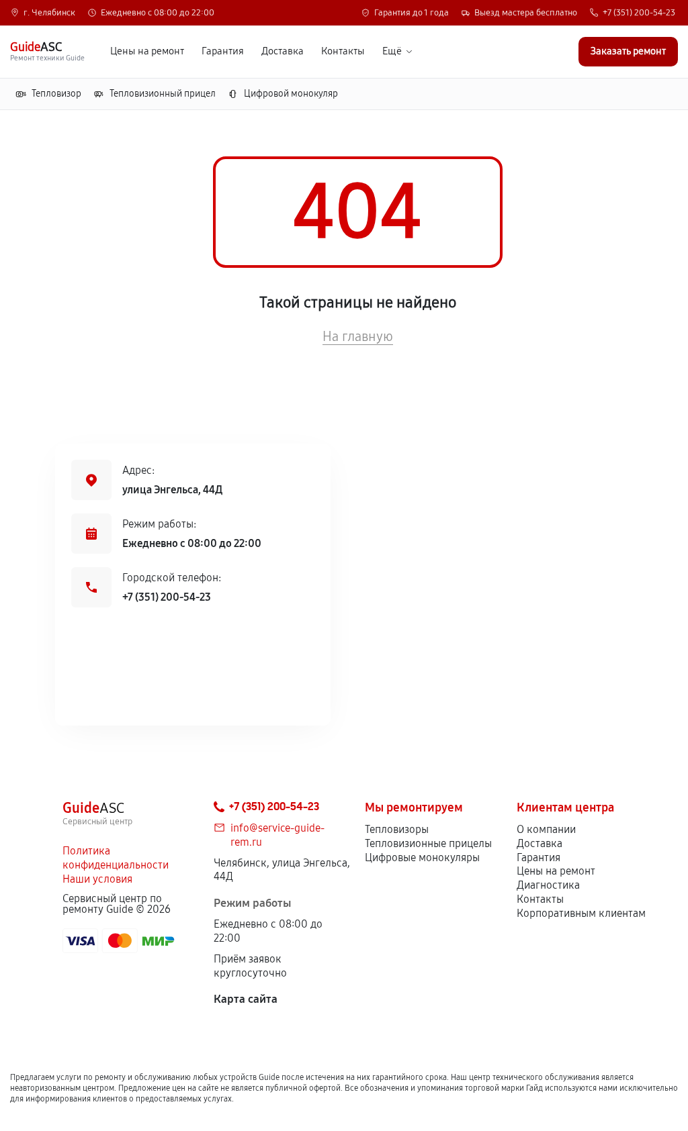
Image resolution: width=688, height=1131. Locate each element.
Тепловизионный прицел (163, 93)
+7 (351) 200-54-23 (639, 13)
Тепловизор (56, 93)
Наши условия (97, 879)
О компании (546, 829)
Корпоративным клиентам (581, 913)
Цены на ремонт (147, 51)
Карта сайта (245, 999)
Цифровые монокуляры (422, 857)
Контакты (343, 51)
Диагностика (548, 885)
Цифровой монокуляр (291, 93)
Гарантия (223, 51)
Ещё (392, 51)
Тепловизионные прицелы (428, 843)
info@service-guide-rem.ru (277, 835)
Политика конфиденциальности (115, 857)
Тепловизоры (397, 829)
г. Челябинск (49, 13)
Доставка (282, 51)
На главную (357, 336)
